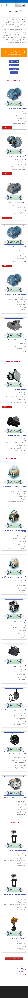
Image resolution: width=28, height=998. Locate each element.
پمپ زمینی (24, 39)
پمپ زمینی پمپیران (14, 39)
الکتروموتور (20, 19)
